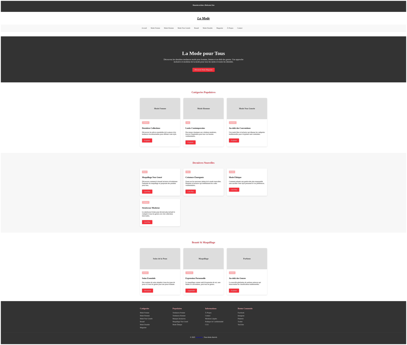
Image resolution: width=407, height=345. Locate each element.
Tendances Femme (179, 313)
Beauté (196, 28)
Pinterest (240, 319)
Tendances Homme (179, 316)
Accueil (144, 28)
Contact (239, 28)
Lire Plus (147, 191)
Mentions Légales (211, 319)
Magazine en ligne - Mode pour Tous (203, 5)
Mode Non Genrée (184, 28)
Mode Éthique (177, 324)
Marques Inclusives (179, 319)
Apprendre (191, 290)
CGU (207, 324)
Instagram (241, 316)
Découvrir (147, 290)
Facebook (241, 313)
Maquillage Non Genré (180, 322)
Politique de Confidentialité (214, 322)
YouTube (241, 324)
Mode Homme (169, 28)
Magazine (219, 28)
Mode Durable (208, 28)
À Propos (230, 28)
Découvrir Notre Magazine (203, 70)
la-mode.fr (199, 337)
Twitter (240, 322)
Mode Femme (155, 28)
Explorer (147, 140)
